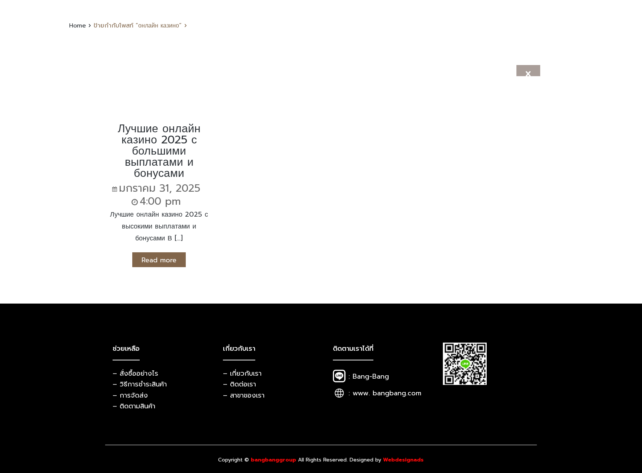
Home (77, 25)
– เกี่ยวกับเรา (242, 373)
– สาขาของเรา (244, 395)
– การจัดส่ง (130, 395)
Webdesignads (403, 460)
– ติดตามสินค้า (134, 406)
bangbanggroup (273, 460)
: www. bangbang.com (384, 393)
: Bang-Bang (368, 376)
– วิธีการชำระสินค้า (140, 384)
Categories (318, 76)
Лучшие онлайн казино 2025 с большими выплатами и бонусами (159, 151)
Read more (159, 260)
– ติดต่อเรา (239, 384)
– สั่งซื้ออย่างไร (135, 373)
